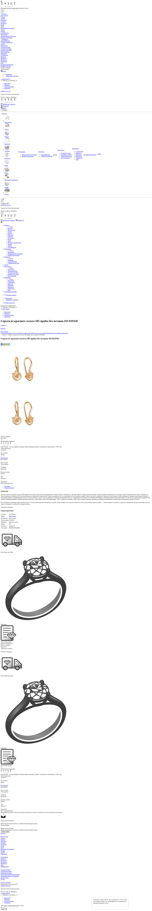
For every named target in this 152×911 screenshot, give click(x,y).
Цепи (31, 333)
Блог (2, 865)
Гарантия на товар (6, 873)
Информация (5, 866)
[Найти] (2, 12)
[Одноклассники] (4, 344)
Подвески (23, 333)
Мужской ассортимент (39, 333)
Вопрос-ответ (5, 877)
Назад (11, 227)
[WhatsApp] (7, 344)
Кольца (7, 333)
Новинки (65, 333)
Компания (11, 280)
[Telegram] (9, 344)
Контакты (4, 862)
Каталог (10, 228)
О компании (4, 857)
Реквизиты (4, 863)
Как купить (11, 269)
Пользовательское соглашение (10, 876)
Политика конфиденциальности (10, 874)
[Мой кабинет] (1, 222)
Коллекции (11, 252)
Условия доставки (6, 871)
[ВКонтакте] (2, 344)
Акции (52, 333)
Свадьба (17, 333)
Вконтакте (7, 83)
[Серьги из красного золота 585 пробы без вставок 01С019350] (23, 390)
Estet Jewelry (4, 458)
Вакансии (4, 860)
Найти (3, 909)
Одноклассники (9, 87)
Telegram (6, 85)
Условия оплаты (5, 870)
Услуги (3, 879)
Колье (27, 333)
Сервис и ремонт (6, 882)
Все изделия (4, 836)
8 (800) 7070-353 (6, 66)
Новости (3, 858)
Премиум (10, 260)
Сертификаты (58, 333)
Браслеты (12, 333)
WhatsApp (7, 88)
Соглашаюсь (98, 906)
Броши (48, 333)
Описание (7, 486)
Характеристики (9, 488)
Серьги (3, 333)
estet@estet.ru (6, 79)
